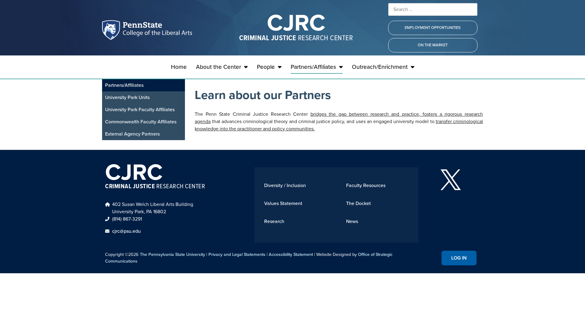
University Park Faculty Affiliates (140, 109)
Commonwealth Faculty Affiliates (140, 121)
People (266, 66)
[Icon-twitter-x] (450, 179)
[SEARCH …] (432, 9)
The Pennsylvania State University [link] (172, 254)
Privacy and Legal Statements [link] (236, 254)
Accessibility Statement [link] (291, 254)
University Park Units (127, 97)
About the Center (218, 66)
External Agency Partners (132, 133)
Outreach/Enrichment (380, 66)
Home (179, 66)
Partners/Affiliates (313, 66)
